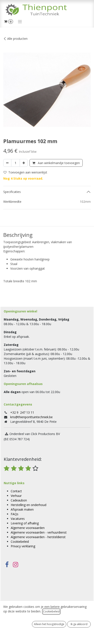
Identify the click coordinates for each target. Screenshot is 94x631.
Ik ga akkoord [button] (79, 624)
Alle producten (17, 38)
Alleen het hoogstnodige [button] (49, 624)
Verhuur (16, 496)
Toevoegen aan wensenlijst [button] (27, 172)
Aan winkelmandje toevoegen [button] (58, 163)
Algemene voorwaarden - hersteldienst (38, 537)
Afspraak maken (22, 509)
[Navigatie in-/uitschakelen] (20, 21)
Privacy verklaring (23, 546)
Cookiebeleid (20, 541)
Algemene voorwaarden (28, 528)
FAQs (14, 514)
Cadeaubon (19, 500)
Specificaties (12, 192)
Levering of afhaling (25, 523)
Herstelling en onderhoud (28, 505)
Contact (16, 491)
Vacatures (18, 519)
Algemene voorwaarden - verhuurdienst (39, 532)
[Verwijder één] (7, 163)
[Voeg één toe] (24, 163)
